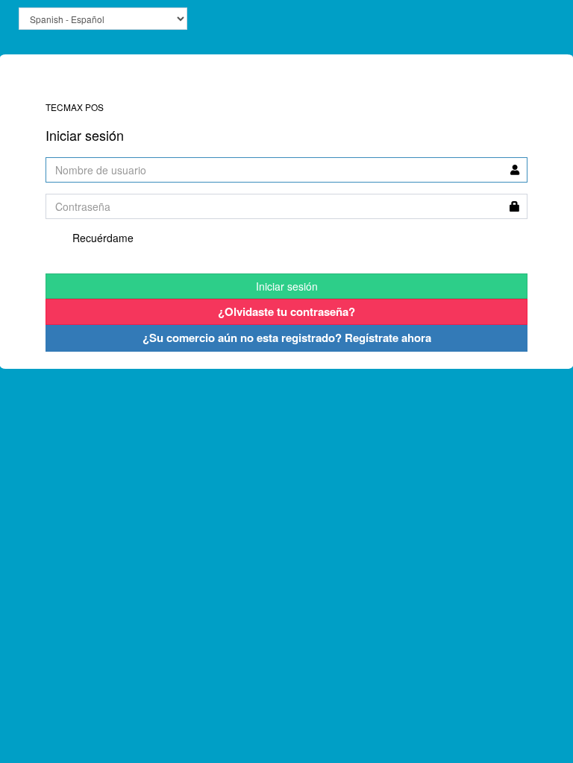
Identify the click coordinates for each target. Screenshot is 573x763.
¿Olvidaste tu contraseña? (286, 311)
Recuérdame (101, 237)
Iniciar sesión (287, 286)
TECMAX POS (83, 90)
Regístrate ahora (287, 337)
